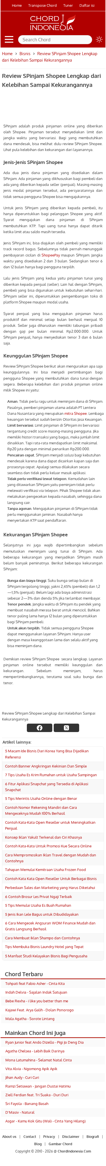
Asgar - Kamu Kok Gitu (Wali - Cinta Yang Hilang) (45, 1121)
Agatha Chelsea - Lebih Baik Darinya (34, 1051)
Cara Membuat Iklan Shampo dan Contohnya (42, 938)
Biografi (92, 1137)
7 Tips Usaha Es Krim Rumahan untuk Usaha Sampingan (51, 775)
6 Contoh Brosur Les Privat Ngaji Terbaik (38, 896)
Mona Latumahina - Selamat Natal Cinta (38, 1060)
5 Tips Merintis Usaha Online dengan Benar (41, 798)
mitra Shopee (75, 413)
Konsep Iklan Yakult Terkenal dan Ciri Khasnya (43, 837)
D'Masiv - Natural (19, 1112)
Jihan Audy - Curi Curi (22, 1077)
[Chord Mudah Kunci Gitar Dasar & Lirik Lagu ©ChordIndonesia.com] (53, 30)
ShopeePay (51, 255)
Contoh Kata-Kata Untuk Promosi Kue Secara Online (48, 846)
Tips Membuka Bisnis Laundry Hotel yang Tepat (44, 946)
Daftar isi (86, 5)
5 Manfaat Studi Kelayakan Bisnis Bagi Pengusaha (46, 956)
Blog (38, 1144)
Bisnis (25, 53)
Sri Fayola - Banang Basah (26, 1103)
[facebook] (39, 728)
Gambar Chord (60, 1144)
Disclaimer (70, 1137)
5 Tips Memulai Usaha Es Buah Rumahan (38, 905)
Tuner (68, 5)
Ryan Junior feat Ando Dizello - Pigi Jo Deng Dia (44, 1042)
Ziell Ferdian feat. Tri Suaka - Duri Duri (36, 1095)
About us (9, 1137)
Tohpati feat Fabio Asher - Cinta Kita (35, 983)
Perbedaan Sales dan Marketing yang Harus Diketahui (50, 887)
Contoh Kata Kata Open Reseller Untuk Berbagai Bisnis (51, 878)
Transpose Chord (42, 5)
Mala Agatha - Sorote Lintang (30, 1018)
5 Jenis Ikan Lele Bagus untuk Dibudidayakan (42, 914)
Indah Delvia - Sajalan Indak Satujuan (36, 992)
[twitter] (66, 728)
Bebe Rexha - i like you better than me (36, 1001)
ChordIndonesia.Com (74, 1151)
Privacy (49, 1137)
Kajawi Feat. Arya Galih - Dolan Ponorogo (39, 1010)
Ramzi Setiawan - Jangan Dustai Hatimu (38, 1086)
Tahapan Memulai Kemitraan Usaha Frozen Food (45, 869)
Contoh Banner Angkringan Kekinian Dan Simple (46, 766)
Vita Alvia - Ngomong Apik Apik (31, 1068)
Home (17, 5)
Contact (29, 1137)
